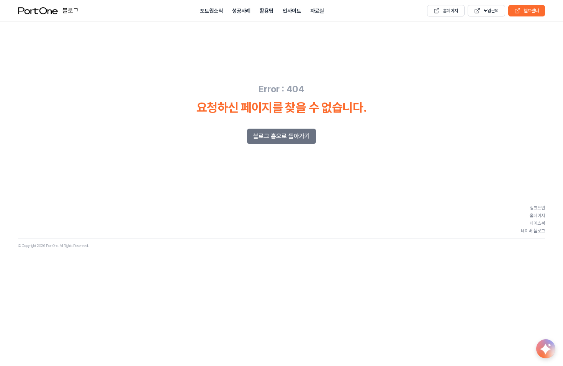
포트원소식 (211, 11)
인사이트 (292, 11)
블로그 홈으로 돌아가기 (281, 136)
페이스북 (537, 223)
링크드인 (537, 208)
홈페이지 (450, 10)
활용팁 (266, 11)
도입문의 (491, 10)
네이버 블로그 (533, 231)
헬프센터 (531, 10)
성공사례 (241, 11)
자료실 (317, 11)
